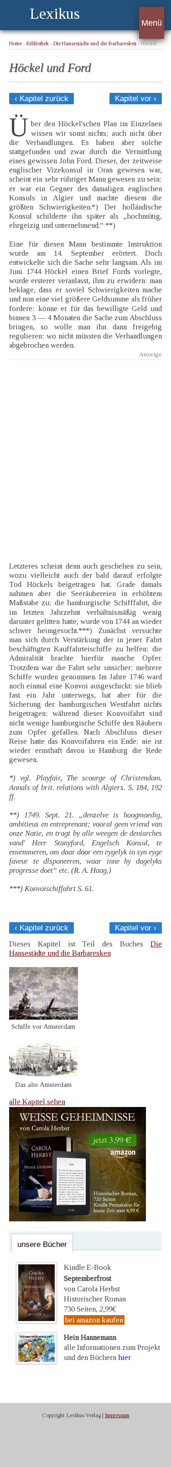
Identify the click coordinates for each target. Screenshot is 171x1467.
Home (15, 44)
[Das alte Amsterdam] (43, 1075)
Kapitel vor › (135, 98)
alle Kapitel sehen (37, 1101)
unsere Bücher (42, 1244)
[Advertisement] (85, 454)
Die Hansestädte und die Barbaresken (94, 44)
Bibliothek (37, 44)
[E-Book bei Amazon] (77, 1218)
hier (124, 1357)
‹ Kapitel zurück (41, 98)
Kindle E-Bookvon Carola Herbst (92, 1278)
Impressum (117, 1415)
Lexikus (55, 13)
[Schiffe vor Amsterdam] (43, 1017)
